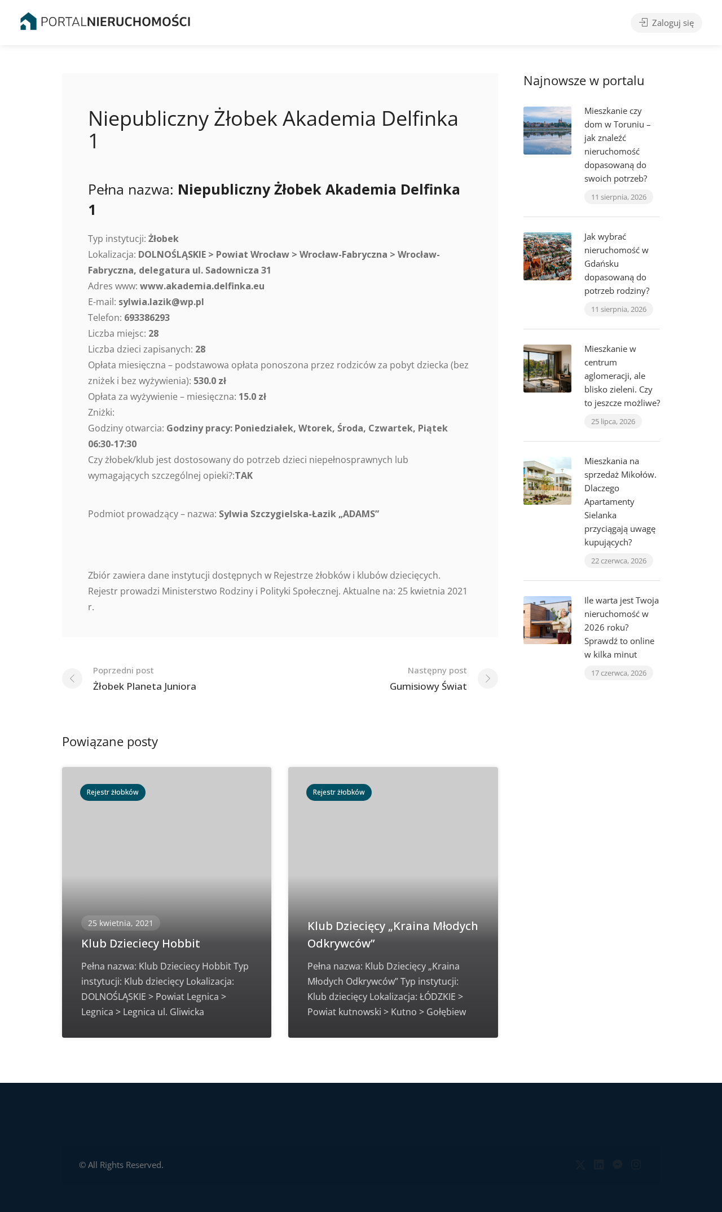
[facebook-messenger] (617, 1165)
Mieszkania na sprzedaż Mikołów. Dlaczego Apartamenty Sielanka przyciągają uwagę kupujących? (620, 501)
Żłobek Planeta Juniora (144, 678)
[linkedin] (599, 1165)
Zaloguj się (672, 22)
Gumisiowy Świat (428, 678)
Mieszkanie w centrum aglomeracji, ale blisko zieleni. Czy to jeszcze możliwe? (622, 375)
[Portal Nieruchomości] (105, 21)
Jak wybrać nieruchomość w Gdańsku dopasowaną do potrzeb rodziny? (616, 263)
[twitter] (580, 1165)
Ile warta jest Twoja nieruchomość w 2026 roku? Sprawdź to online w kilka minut (621, 627)
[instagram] (636, 1165)
